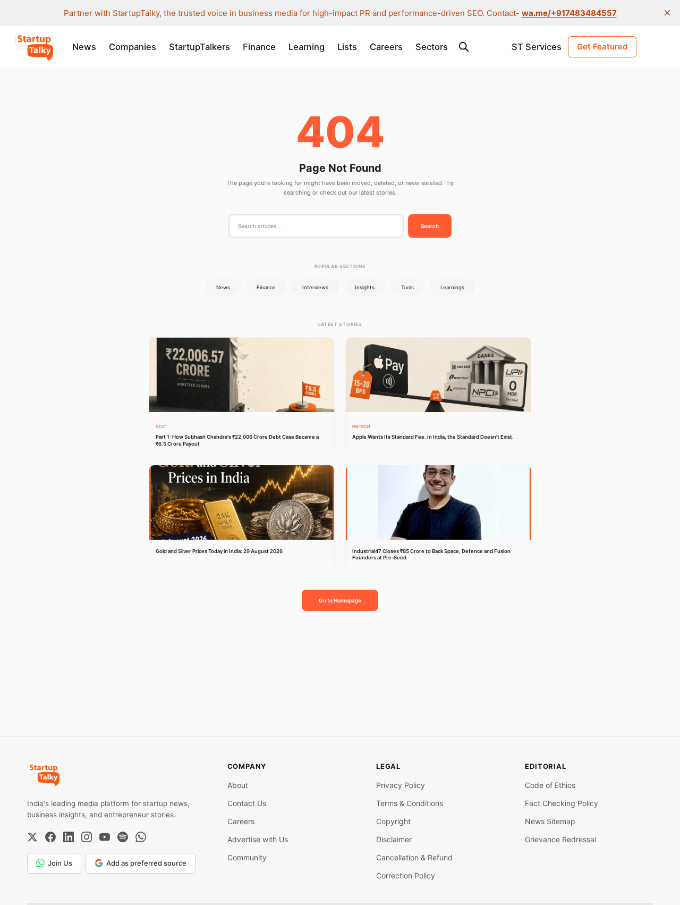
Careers (386, 46)
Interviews (315, 287)
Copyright (393, 821)
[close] (667, 12)
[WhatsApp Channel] (140, 837)
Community (247, 857)
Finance (259, 46)
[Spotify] (122, 837)
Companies (132, 46)
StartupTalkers (199, 46)
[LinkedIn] (68, 837)
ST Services (537, 46)
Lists (347, 46)
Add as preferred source (146, 863)
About (237, 785)
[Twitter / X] (32, 837)
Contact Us (246, 803)
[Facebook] (50, 837)
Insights (365, 287)
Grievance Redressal (560, 839)
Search (430, 226)
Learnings (452, 287)
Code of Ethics (550, 785)
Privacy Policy (400, 785)
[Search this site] (463, 46)
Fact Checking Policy (561, 803)
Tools (407, 287)
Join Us (60, 863)
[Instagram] (86, 837)
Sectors (431, 46)
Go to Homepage (340, 600)
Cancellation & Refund (414, 857)
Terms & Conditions (409, 803)
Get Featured (602, 46)
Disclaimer (394, 839)
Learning (306, 46)
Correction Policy (405, 875)
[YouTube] (104, 837)
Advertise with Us (257, 839)
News (84, 46)
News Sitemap (550, 821)
